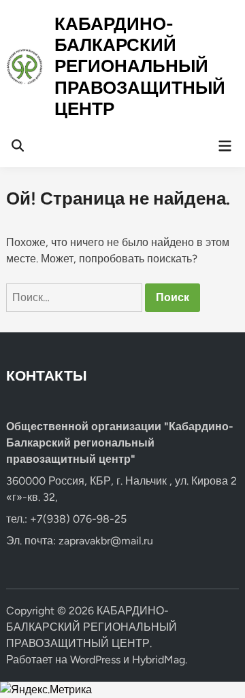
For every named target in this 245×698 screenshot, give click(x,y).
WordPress (95, 659)
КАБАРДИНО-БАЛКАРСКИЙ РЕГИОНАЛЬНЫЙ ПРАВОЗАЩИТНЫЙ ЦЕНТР (139, 66)
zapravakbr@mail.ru (106, 540)
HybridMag (158, 659)
